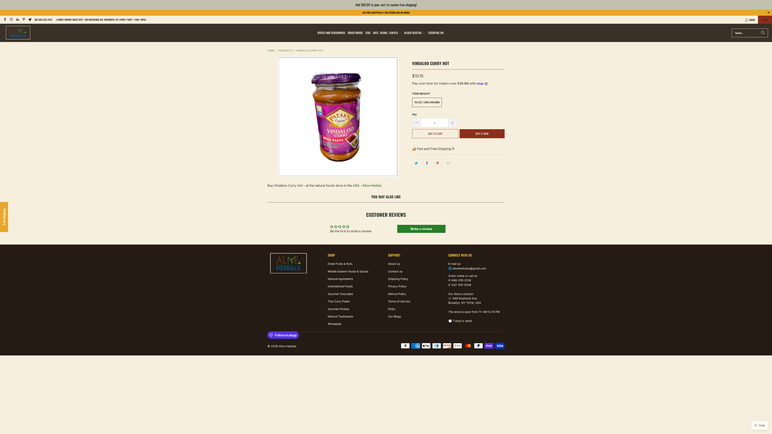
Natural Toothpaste (340, 316)
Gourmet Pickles (338, 309)
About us (394, 263)
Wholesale (334, 324)
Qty (414, 114)
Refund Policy (397, 294)
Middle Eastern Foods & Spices (348, 271)
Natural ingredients (340, 278)
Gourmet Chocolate (340, 294)
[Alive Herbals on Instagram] (11, 19)
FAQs (391, 309)
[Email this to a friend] (448, 163)
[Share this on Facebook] (427, 163)
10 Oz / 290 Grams (427, 102)
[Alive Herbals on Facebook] (4, 19)
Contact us (395, 271)
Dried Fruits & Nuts (340, 263)
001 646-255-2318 (43, 19)
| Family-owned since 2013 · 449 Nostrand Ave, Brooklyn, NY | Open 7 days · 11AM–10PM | (101, 19)
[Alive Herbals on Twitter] (30, 19)
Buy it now (482, 133)
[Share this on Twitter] (416, 163)
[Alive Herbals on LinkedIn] (17, 19)
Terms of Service (399, 301)
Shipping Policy (398, 278)
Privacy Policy (397, 286)
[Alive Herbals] (18, 33)
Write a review (421, 229)
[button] (387, 33)
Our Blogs (394, 316)
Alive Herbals (288, 346)
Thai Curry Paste (339, 301)
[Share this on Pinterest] (437, 163)
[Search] (763, 33)
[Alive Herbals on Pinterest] (23, 19)
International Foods (340, 286)
